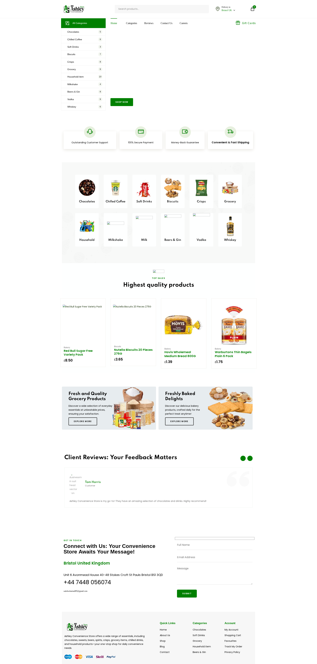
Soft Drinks (144, 201)
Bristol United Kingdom (87, 563)
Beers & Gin (172, 239)
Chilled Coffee (115, 201)
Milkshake (115, 239)
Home (114, 23)
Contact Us (166, 23)
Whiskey (230, 239)
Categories (131, 23)
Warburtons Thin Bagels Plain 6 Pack (233, 354)
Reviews (148, 23)
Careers (184, 23)
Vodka (201, 239)
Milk (144, 239)
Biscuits (172, 201)
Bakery (67, 347)
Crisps (201, 201)
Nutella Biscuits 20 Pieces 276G (133, 352)
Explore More (83, 421)
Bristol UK (227, 10)
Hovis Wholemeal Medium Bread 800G (180, 354)
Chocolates (87, 201)
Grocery (230, 201)
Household (87, 239)
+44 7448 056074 (87, 582)
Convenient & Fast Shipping (230, 142)
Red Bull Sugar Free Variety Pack (78, 353)
